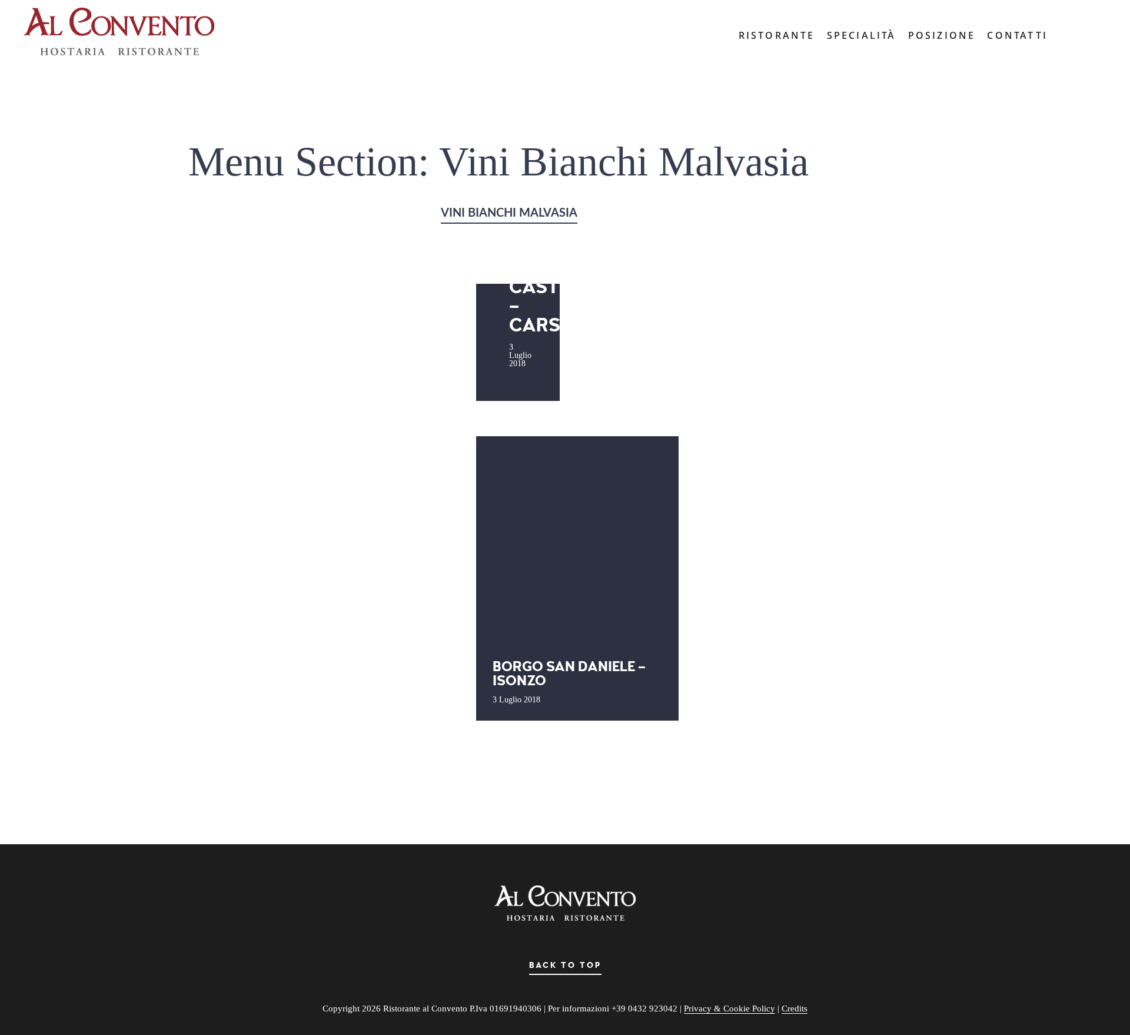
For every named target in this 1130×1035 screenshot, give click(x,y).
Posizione (942, 35)
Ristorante (777, 35)
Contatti (1017, 35)
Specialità (861, 35)
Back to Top (565, 965)
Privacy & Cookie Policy (729, 1008)
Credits (794, 1008)
